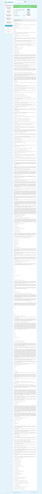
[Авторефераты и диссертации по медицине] (9, 2)
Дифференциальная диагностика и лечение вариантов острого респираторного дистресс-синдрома (8, 12)
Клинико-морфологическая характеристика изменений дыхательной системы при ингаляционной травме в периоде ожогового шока (8, 22)
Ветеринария (19, 492)
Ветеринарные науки (8, 31)
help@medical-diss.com (35, 492)
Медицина (14, 492)
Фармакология (16, 492)
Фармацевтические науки (8, 29)
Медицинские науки (9, 27)
